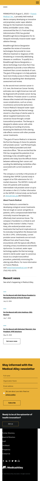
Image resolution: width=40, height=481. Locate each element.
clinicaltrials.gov (11, 196)
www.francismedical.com (17, 267)
